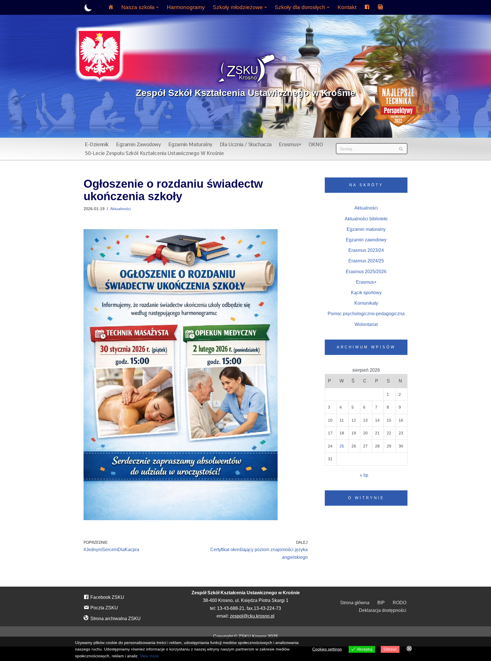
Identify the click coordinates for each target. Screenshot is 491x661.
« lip (364, 475)
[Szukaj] (401, 148)
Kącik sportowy (366, 292)
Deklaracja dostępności (382, 610)
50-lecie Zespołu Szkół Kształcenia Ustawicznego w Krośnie (154, 153)
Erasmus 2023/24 (366, 250)
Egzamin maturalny (190, 144)
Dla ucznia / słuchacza (246, 144)
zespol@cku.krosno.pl (252, 616)
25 (342, 446)
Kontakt (347, 7)
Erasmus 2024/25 (366, 260)
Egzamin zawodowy (138, 144)
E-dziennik (97, 144)
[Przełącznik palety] (88, 7)
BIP (381, 602)
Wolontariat (366, 324)
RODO (399, 602)
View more (149, 656)
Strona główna (354, 602)
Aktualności (120, 208)
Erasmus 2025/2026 (366, 271)
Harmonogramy (186, 7)
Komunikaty (366, 303)
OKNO (316, 144)
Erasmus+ (290, 144)
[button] (157, 7)
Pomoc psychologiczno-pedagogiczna (366, 313)
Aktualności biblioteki (366, 218)
